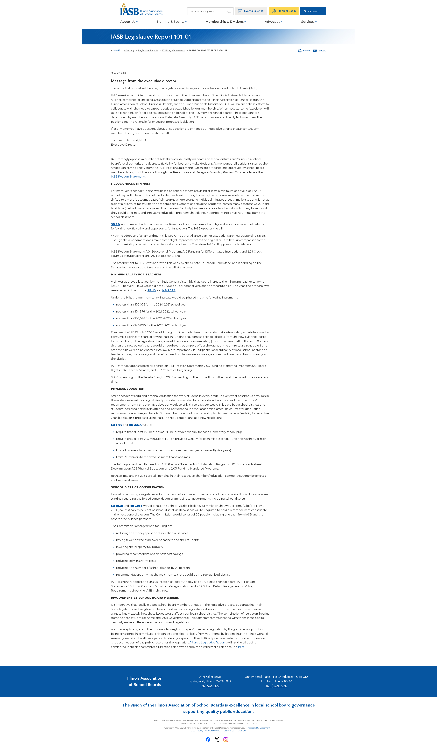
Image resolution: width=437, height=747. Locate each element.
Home (117, 50)
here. (241, 647)
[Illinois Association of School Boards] (143, 9)
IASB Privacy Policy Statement (206, 730)
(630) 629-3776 (276, 686)
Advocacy (129, 50)
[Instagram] (225, 739)
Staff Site (241, 730)
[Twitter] (217, 739)
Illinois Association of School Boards (145, 681)
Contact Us (229, 730)
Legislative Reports (148, 50)
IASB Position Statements (128, 176)
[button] (313, 11)
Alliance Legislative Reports (208, 642)
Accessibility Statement (259, 727)
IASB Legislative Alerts (173, 50)
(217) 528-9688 (210, 686)
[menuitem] (129, 23)
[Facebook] (208, 739)
